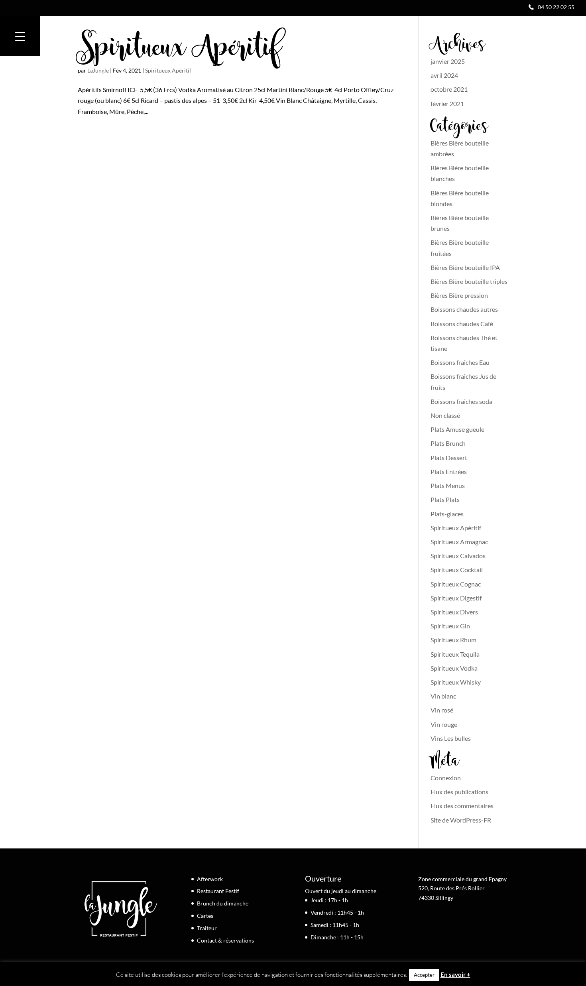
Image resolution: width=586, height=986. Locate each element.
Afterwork (210, 879)
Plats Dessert (449, 457)
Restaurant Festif (218, 891)
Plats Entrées (449, 471)
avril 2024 (444, 75)
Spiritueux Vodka (454, 668)
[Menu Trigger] (20, 36)
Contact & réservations (225, 940)
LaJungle (98, 70)
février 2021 (447, 103)
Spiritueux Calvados (458, 555)
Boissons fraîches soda (461, 401)
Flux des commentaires (462, 805)
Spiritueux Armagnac (459, 541)
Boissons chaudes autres (464, 309)
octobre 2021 (449, 89)
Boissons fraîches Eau (460, 362)
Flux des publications (459, 791)
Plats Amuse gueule (457, 429)
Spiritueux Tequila (455, 654)
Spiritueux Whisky (456, 682)
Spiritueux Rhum (453, 640)
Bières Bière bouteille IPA (465, 267)
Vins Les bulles (451, 738)
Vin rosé (442, 710)
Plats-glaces (447, 514)
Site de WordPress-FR (461, 820)
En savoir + (455, 974)
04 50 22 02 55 (556, 7)
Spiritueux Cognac (456, 584)
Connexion (446, 777)
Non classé (445, 415)
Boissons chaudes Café (462, 323)
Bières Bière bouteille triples (469, 281)
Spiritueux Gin (450, 626)
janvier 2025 (448, 61)
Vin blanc (443, 696)
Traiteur (207, 928)
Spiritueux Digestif (456, 598)
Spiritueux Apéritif (179, 50)
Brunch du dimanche (222, 903)
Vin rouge (444, 724)
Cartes (205, 915)
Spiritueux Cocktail (457, 569)
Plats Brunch (448, 443)
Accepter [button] (424, 975)
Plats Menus (448, 485)
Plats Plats (445, 499)
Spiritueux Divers (454, 612)
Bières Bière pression (459, 295)
